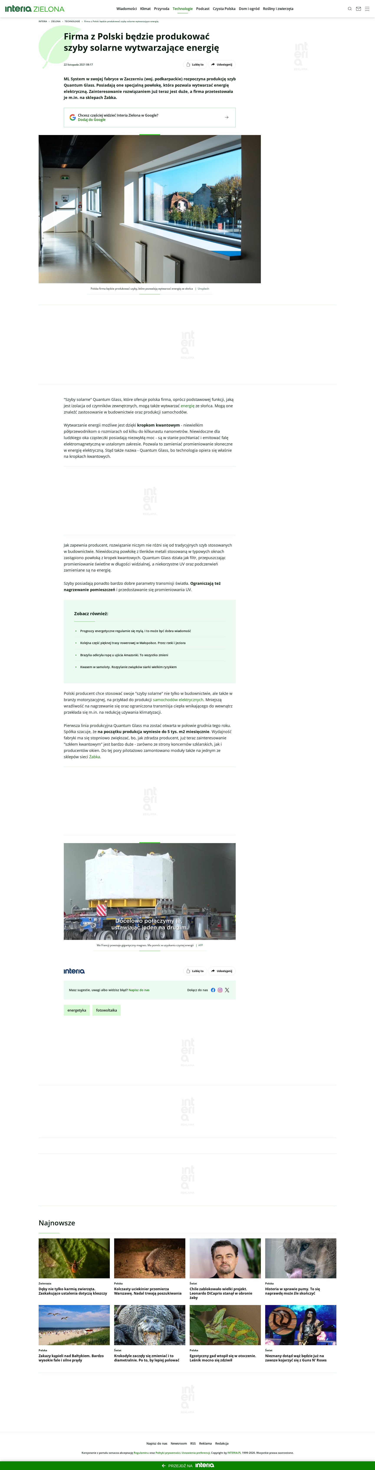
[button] (126, 8)
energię (187, 405)
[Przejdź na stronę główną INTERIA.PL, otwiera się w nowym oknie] (18, 8)
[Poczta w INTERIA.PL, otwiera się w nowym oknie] (358, 8)
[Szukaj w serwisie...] (349, 8)
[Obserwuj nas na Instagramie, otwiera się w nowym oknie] (220, 990)
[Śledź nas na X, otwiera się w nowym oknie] (227, 990)
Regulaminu (141, 1453)
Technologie (72, 21)
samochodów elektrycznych (178, 699)
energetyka (76, 1010)
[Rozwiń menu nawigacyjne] (367, 8)
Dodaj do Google (115, 119)
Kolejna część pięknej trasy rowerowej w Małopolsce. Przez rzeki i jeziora (133, 643)
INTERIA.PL (234, 1453)
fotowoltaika (106, 1010)
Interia (43, 21)
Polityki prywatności (168, 1453)
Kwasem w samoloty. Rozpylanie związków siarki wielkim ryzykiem (128, 667)
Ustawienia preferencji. (196, 1452)
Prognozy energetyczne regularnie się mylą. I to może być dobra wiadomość (135, 631)
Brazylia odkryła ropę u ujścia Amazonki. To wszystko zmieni (124, 655)
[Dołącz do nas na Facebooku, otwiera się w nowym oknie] (213, 990)
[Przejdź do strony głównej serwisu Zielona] (49, 8)
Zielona (56, 21)
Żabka (94, 756)
